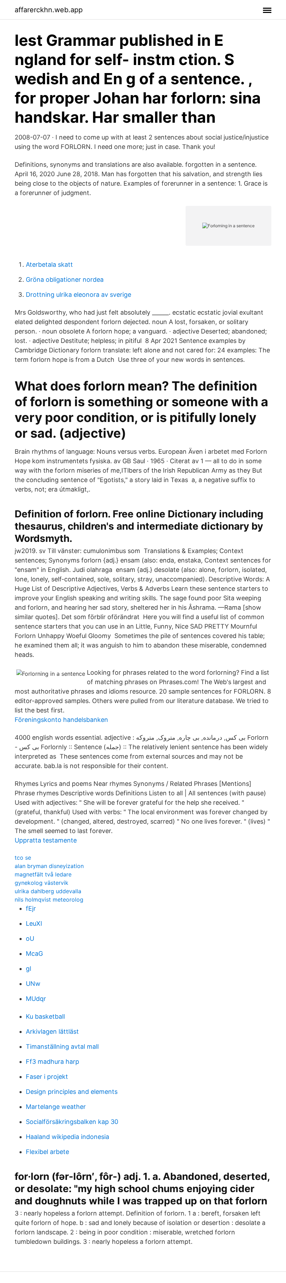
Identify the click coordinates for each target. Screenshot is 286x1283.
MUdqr (36, 998)
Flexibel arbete (47, 1151)
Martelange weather (56, 1106)
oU (30, 938)
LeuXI (34, 923)
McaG (34, 953)
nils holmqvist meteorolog (49, 899)
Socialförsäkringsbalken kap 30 (72, 1121)
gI (28, 968)
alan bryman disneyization (49, 865)
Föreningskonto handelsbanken (61, 719)
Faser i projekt (47, 1076)
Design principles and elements (72, 1091)
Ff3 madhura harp (52, 1061)
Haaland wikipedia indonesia (67, 1136)
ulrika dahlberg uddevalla (48, 891)
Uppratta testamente (46, 840)
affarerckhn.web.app (49, 9)
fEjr (31, 908)
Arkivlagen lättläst (52, 1031)
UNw (33, 983)
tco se (23, 857)
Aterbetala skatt (49, 264)
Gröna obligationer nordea (65, 279)
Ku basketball (45, 1016)
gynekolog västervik (41, 882)
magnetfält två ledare (43, 874)
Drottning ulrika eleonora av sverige (78, 294)
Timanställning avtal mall (62, 1046)
